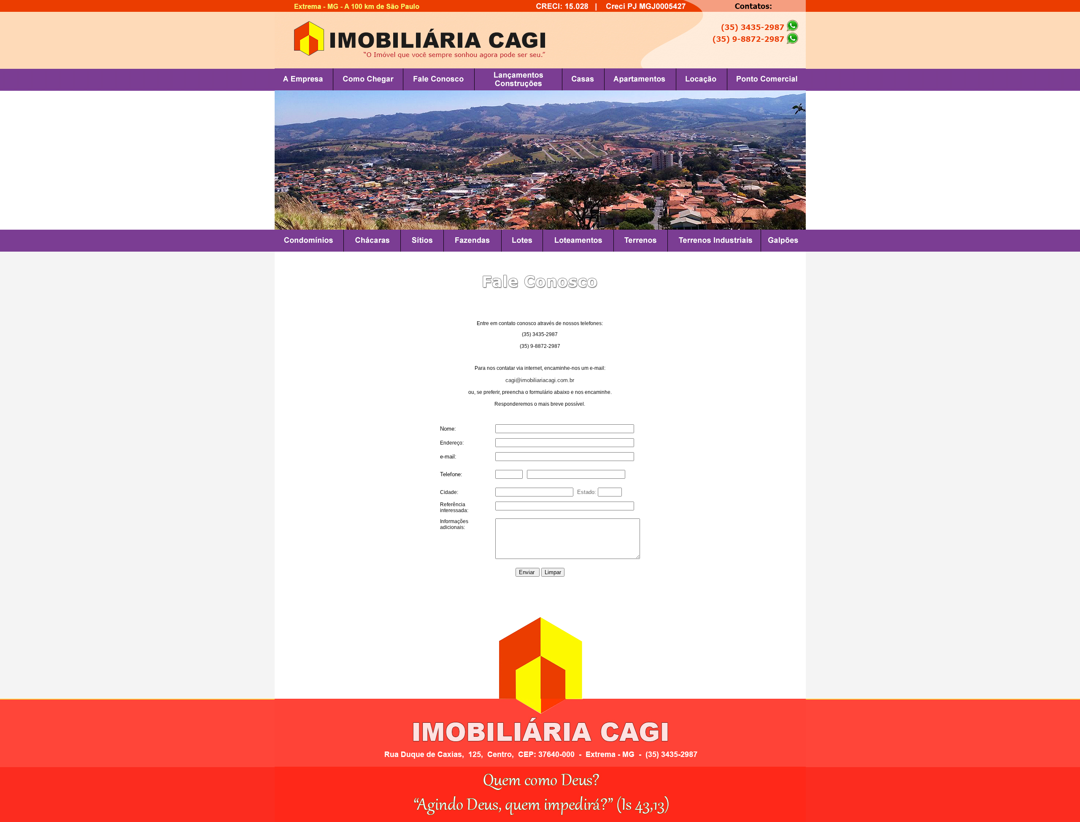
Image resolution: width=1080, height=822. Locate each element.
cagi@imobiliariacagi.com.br (539, 380)
